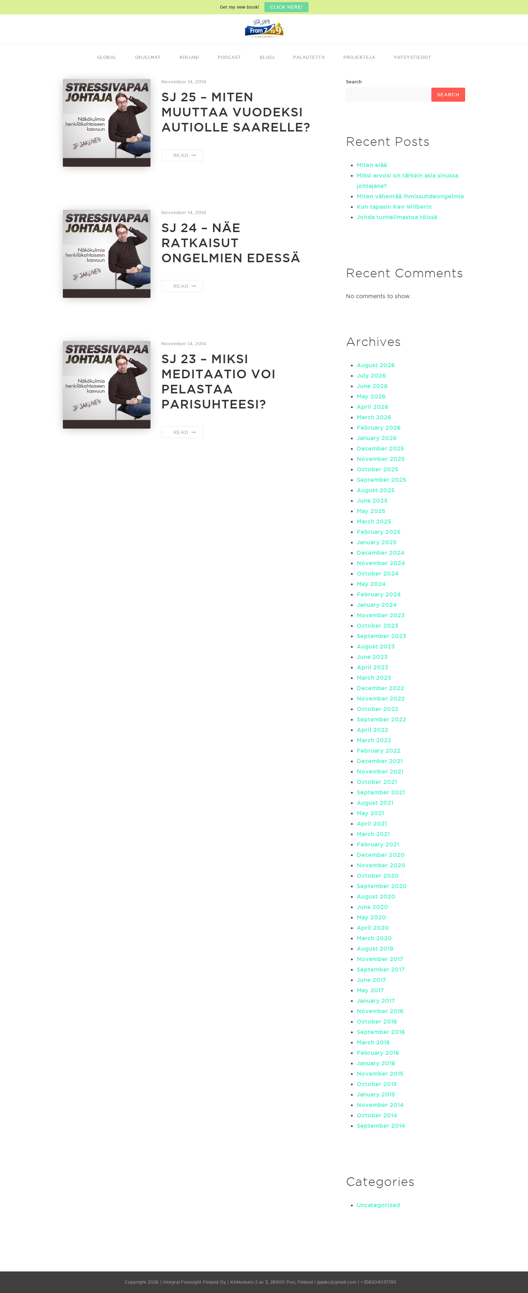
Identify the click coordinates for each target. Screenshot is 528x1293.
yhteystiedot (412, 57)
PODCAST (229, 57)
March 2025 (374, 521)
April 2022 (372, 729)
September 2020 (382, 886)
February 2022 (378, 750)
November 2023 (381, 615)
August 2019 (375, 948)
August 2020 (376, 896)
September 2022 (381, 719)
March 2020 (374, 938)
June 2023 (372, 657)
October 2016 (377, 1021)
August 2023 (376, 646)
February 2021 (378, 844)
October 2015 (377, 1084)
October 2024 (378, 573)
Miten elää (372, 165)
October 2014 (377, 1115)
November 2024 (381, 563)
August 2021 (375, 802)
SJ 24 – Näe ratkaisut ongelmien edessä (231, 242)
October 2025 (377, 469)
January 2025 (377, 542)
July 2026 (371, 375)
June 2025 (372, 500)
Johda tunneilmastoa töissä (397, 217)
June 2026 (372, 386)
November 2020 (381, 865)
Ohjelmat (148, 57)
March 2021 (373, 834)
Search (354, 81)
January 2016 (376, 1063)
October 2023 (377, 625)
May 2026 (371, 396)
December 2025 (380, 448)
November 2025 (381, 459)
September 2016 (381, 1032)
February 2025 (378, 531)
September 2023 (381, 636)
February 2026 (379, 427)
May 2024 (371, 584)
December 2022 (380, 688)
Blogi (267, 57)
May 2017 (370, 990)
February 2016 (378, 1052)
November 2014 (380, 1105)
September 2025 (381, 479)
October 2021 (377, 782)
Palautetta (309, 57)
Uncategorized (378, 1205)
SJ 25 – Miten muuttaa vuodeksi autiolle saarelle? (235, 112)
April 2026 (373, 406)
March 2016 (373, 1042)
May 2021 (370, 813)
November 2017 (380, 959)
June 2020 (372, 907)
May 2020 (371, 917)
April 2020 (373, 927)
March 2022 (374, 740)
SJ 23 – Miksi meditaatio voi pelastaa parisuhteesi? (218, 381)
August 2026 (376, 365)
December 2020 (381, 854)
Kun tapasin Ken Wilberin (394, 206)
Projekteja (359, 57)
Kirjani (189, 57)
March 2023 (374, 677)
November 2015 (380, 1073)
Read (181, 155)
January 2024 (377, 604)
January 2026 (377, 438)
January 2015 (376, 1094)
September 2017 (381, 969)
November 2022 (381, 698)
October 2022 (377, 709)
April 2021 (372, 823)
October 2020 (378, 875)
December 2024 (380, 552)
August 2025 (376, 490)
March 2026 (374, 417)
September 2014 (381, 1125)
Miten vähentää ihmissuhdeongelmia (410, 196)
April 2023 (372, 667)
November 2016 (380, 1011)
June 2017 (371, 979)
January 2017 (376, 1000)
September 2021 (381, 792)
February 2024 (379, 594)
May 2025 (371, 511)
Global (106, 57)
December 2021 (380, 761)
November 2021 (380, 771)
